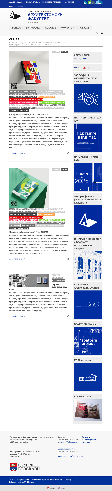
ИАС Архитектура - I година (22, 91)
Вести (56, 43)
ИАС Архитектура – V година (23, 97)
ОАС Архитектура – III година (51, 105)
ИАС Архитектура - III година (23, 94)
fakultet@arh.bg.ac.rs (68, 442)
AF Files (52, 45)
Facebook (85, 2)
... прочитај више (16, 153)
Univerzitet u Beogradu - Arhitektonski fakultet (26, 43)
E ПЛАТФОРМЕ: (32, 2)
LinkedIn (97, 2)
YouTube (89, 2)
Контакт (20, 6)
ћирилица (77, 59)
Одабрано (15, 108)
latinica (86, 59)
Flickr (93, 2)
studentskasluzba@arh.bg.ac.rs (70, 456)
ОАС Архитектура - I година (51, 102)
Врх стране (95, 480)
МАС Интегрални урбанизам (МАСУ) (26, 100)
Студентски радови (19, 111)
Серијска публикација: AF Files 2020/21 (28, 114)
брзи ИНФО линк (15, 2)
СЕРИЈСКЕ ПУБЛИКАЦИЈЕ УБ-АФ (34, 45)
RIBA (11, 6)
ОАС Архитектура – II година (23, 105)
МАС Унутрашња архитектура (23, 102)
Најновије (48, 43)
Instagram (101, 2)
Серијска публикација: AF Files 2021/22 (28, 232)
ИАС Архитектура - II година (50, 91)
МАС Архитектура (46, 97)
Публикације (14, 45)
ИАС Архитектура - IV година (51, 94)
